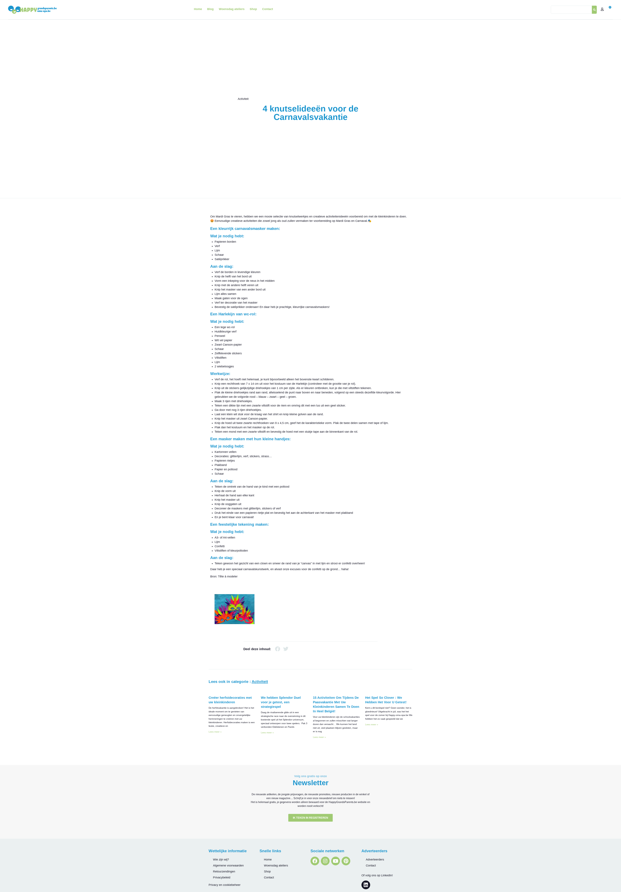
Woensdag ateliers (232, 9)
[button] (277, 649)
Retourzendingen (224, 871)
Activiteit (243, 98)
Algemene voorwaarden (228, 865)
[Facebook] (314, 861)
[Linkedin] (365, 885)
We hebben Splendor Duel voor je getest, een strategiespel (281, 702)
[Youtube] (335, 861)
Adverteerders (375, 859)
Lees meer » (215, 731)
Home (198, 9)
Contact (267, 9)
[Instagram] (325, 861)
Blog (210, 9)
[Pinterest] (346, 861)
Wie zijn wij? (221, 859)
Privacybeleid (221, 877)
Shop (253, 9)
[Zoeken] (594, 10)
